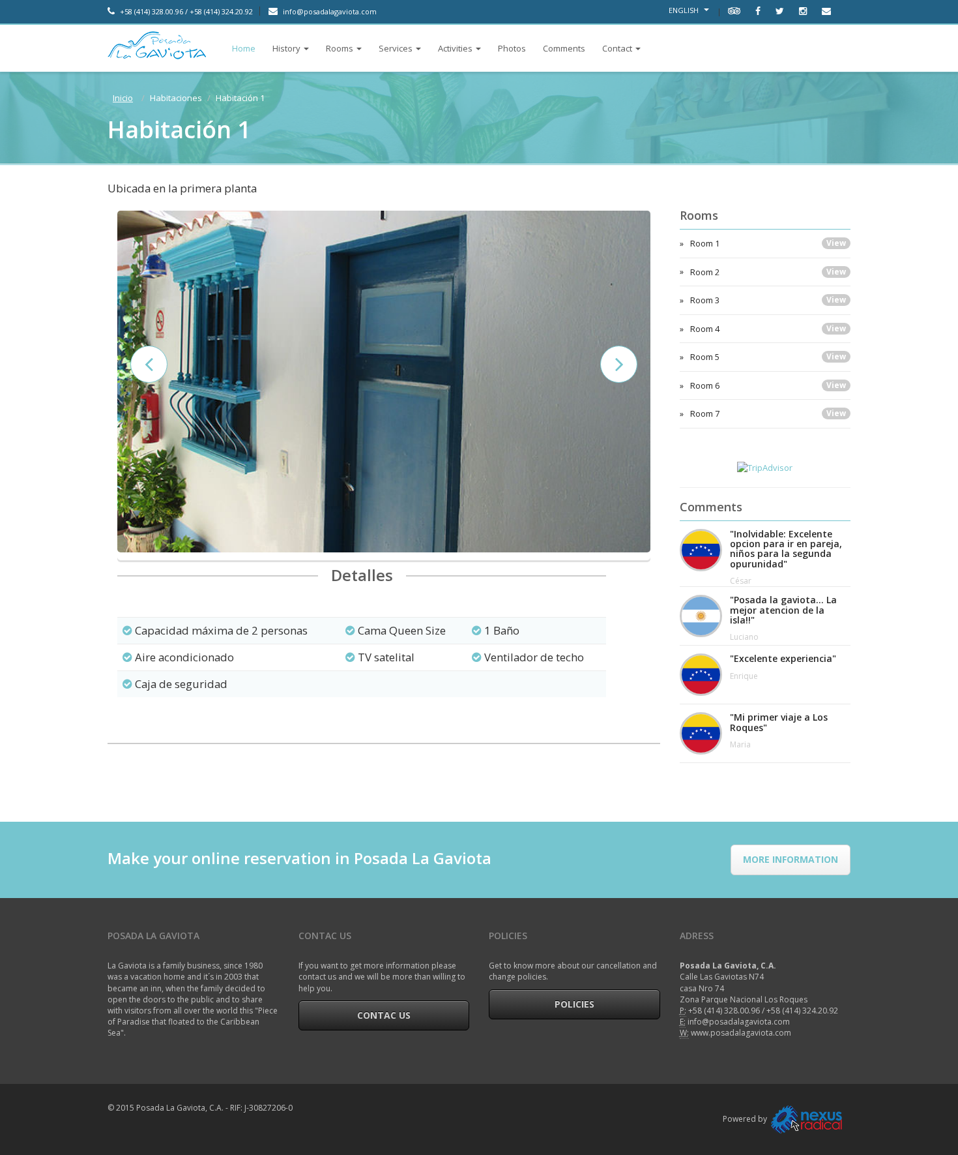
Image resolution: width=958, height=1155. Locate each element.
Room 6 (768, 385)
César (740, 580)
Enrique (744, 676)
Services (396, 48)
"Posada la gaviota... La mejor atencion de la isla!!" (783, 610)
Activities (455, 48)
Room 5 (768, 357)
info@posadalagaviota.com (329, 11)
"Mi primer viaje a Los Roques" (779, 722)
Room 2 (768, 272)
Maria (740, 744)
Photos (512, 48)
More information (790, 859)
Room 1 (768, 243)
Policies (574, 1004)
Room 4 (768, 329)
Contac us (384, 1015)
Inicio (123, 98)
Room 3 (768, 300)
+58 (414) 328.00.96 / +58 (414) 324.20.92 (185, 11)
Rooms (339, 48)
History (286, 48)
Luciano (744, 636)
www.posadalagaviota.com (741, 1032)
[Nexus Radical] (806, 1118)
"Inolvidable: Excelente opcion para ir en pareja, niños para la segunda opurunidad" (786, 549)
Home (243, 48)
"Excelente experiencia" (783, 658)
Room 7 (768, 413)
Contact (617, 48)
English (685, 10)
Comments (564, 48)
